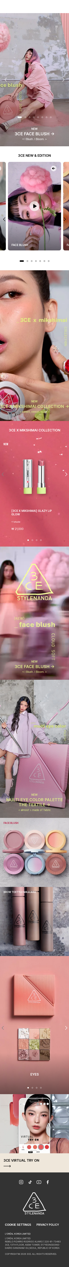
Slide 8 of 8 (50, 117)
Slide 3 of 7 (31, 261)
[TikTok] (30, 1183)
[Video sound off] (54, 168)
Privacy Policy (47, 1224)
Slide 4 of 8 (33, 117)
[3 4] (36, 1087)
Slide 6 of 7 (44, 261)
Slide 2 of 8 (25, 117)
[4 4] (41, 1087)
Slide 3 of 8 (29, 117)
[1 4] (28, 1087)
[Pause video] (34, 206)
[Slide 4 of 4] (41, 540)
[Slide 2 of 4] (32, 540)
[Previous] (3, 474)
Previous (5, 80)
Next (63, 80)
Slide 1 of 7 (22, 261)
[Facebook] (47, 1183)
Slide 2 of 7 (27, 261)
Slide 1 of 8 (20, 117)
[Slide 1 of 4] (28, 540)
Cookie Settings (18, 1224)
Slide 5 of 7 (40, 261)
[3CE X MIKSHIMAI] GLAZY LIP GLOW (31, 512)
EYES (35, 1074)
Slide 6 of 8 (42, 117)
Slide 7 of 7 (48, 261)
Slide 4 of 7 (36, 261)
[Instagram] (21, 1183)
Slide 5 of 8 (38, 117)
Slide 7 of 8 (46, 117)
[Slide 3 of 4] (36, 540)
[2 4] (32, 1087)
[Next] (66, 474)
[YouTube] (39, 1183)
